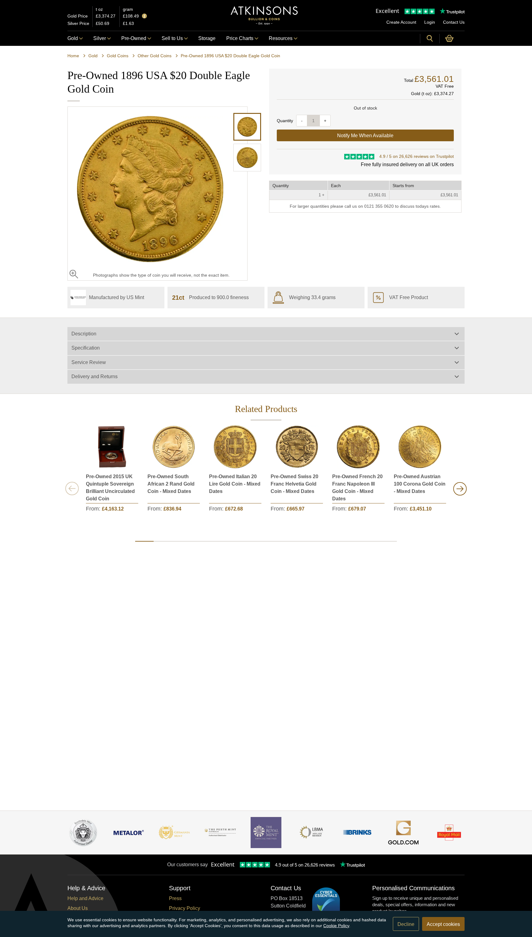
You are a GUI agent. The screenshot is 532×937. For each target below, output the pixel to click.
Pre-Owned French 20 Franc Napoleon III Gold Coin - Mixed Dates (357, 487)
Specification (85, 347)
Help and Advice (85, 898)
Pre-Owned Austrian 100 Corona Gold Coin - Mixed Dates (419, 484)
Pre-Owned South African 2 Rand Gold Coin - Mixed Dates (171, 484)
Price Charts (239, 38)
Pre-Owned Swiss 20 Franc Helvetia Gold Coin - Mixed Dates (294, 484)
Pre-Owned (133, 38)
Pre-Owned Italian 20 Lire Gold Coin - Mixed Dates (234, 484)
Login (429, 22)
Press (175, 898)
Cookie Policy (336, 925)
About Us (77, 908)
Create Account (401, 22)
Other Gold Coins (154, 55)
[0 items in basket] (452, 38)
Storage (207, 38)
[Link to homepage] (264, 15)
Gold (72, 38)
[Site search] (430, 38)
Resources (280, 38)
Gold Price (77, 16)
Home (73, 55)
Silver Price (78, 23)
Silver (99, 38)
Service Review (88, 362)
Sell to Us (172, 38)
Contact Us (454, 22)
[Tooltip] (144, 16)
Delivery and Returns (94, 376)
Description (83, 333)
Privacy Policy (184, 908)
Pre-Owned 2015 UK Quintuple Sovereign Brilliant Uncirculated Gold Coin (110, 487)
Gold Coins (117, 55)
